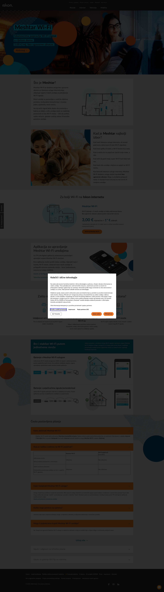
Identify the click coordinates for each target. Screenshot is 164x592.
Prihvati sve (108, 314)
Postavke (57, 314)
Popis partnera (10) (83, 309)
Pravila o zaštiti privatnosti (58, 309)
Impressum (71, 309)
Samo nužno (96, 314)
